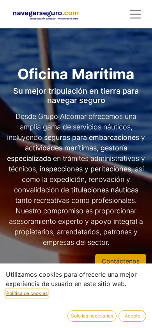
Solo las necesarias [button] (92, 316)
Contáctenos (121, 261)
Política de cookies (27, 293)
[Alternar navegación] (136, 14)
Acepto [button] (132, 316)
